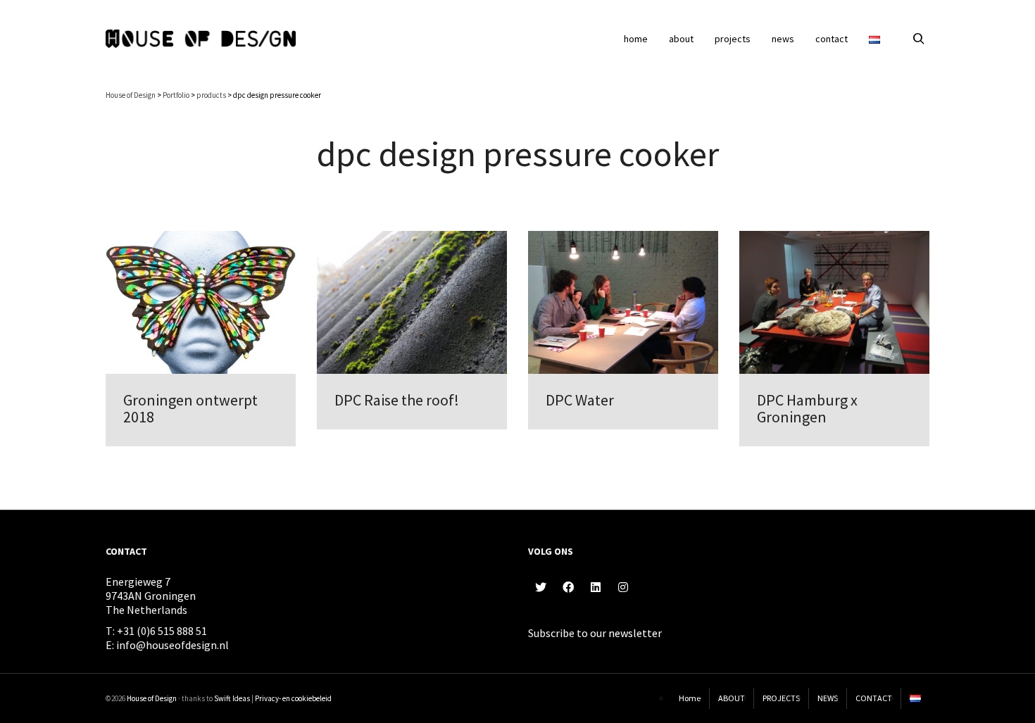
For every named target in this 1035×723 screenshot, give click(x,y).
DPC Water (580, 400)
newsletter (635, 633)
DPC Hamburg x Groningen (807, 408)
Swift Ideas (232, 698)
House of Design (152, 698)
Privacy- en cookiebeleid (293, 698)
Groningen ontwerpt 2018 (190, 408)
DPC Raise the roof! (396, 400)
